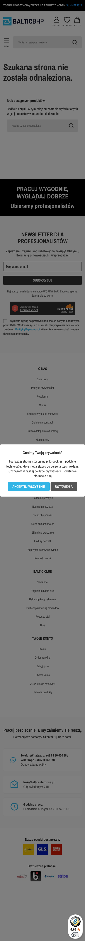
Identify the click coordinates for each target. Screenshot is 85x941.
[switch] (75, 934)
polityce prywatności (48, 471)
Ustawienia (64, 486)
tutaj (49, 475)
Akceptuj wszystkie (28, 486)
